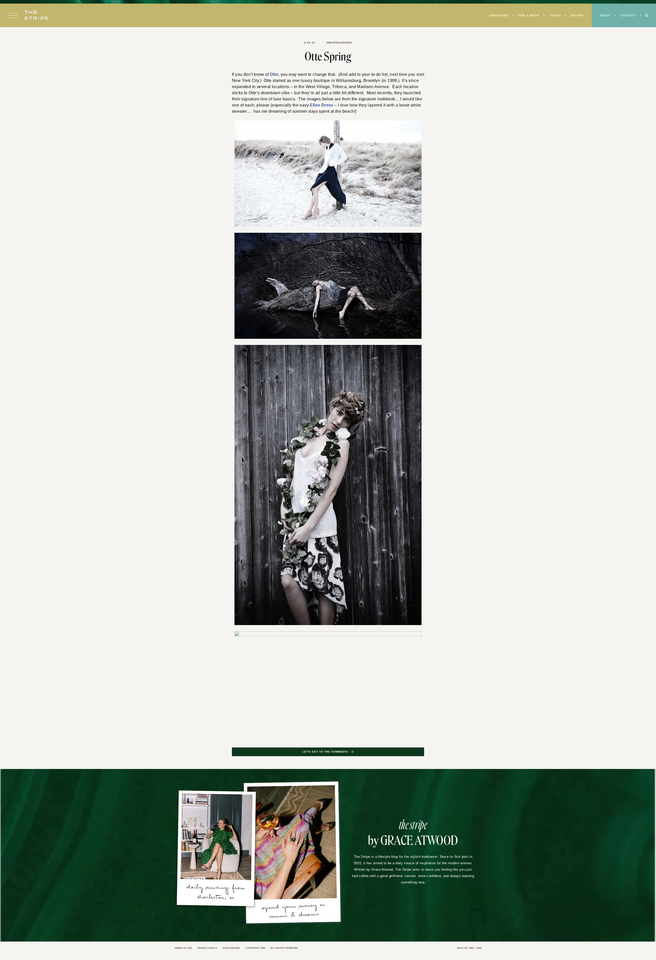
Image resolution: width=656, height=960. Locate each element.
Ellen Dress (318, 105)
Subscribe (495, 16)
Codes (553, 16)
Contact (628, 16)
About (604, 16)
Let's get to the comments (325, 752)
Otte (274, 74)
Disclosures (235, 948)
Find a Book (526, 16)
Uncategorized (339, 43)
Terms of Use (183, 948)
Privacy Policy (209, 948)
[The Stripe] (36, 15)
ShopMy (575, 16)
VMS (470, 948)
